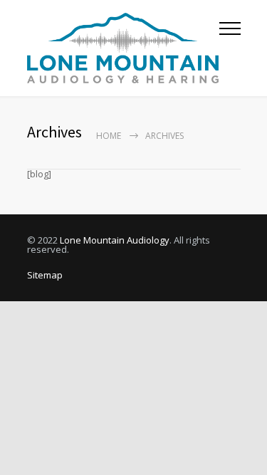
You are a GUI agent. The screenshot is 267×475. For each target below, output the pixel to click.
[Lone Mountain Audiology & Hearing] (123, 48)
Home (108, 136)
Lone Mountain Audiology (114, 240)
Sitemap (45, 274)
